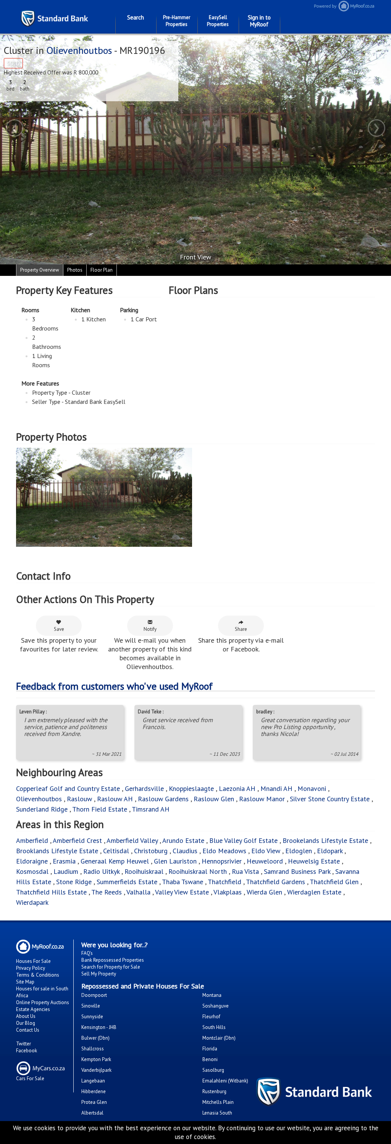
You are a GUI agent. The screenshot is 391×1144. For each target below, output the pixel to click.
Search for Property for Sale (110, 967)
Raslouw (79, 798)
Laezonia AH (237, 788)
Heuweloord (265, 861)
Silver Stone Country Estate (330, 798)
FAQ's (87, 953)
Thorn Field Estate (99, 809)
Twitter (23, 1043)
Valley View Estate (182, 892)
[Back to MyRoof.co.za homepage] (338, 6)
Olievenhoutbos (79, 50)
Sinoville (90, 1006)
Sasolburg (213, 1070)
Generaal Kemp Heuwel (115, 861)
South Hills (214, 1027)
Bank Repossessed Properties (112, 960)
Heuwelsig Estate (314, 861)
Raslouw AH (115, 798)
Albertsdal (92, 1113)
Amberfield (32, 840)
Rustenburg (214, 1091)
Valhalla (138, 892)
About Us (26, 1016)
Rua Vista (245, 871)
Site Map (25, 982)
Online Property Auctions (42, 1002)
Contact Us (27, 1030)
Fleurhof (211, 1016)
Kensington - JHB (98, 1027)
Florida (209, 1048)
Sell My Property (98, 974)
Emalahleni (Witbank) (225, 1081)
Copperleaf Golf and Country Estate (68, 788)
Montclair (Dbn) (219, 1038)
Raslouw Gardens (163, 798)
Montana (211, 995)
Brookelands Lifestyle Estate (325, 840)
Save (59, 629)
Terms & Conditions (37, 975)
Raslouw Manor (262, 798)
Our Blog (25, 1023)
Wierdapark (32, 902)
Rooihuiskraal (143, 871)
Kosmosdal (32, 871)
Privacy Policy (30, 968)
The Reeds (106, 892)
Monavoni (311, 788)
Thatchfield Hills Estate (51, 892)
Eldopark (330, 850)
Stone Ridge (74, 881)
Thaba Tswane (182, 881)
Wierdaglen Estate (314, 892)
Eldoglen (298, 850)
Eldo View (265, 850)
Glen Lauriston (176, 861)
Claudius (185, 850)
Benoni (210, 1059)
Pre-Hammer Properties (176, 21)
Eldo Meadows (224, 850)
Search (135, 17)
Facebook (26, 1050)
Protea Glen (94, 1102)
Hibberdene (93, 1091)
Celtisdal (116, 850)
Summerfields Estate (127, 881)
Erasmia (64, 861)
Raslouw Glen (214, 798)
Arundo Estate (183, 840)
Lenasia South (217, 1113)
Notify (150, 629)
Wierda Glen (264, 892)
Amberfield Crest (77, 840)
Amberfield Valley (132, 840)
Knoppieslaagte (191, 788)
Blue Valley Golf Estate (243, 840)
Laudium (65, 871)
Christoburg (151, 850)
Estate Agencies (33, 1009)
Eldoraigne (32, 861)
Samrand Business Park (297, 871)
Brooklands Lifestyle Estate (57, 850)
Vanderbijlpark (96, 1070)
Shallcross (92, 1048)
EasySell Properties (218, 21)
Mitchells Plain (218, 1102)
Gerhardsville (144, 788)
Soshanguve (215, 1006)
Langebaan (93, 1081)
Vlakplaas (227, 892)
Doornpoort (94, 995)
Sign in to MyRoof (259, 21)
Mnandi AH (276, 788)
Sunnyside (92, 1016)
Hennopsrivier (222, 861)
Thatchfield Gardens (275, 881)
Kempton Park (96, 1059)
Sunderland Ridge (42, 809)
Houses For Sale (33, 961)
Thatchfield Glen (334, 881)
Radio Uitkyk (101, 871)
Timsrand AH (151, 809)
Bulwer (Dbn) (95, 1038)
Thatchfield (224, 881)
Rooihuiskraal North (197, 871)
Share (241, 629)
